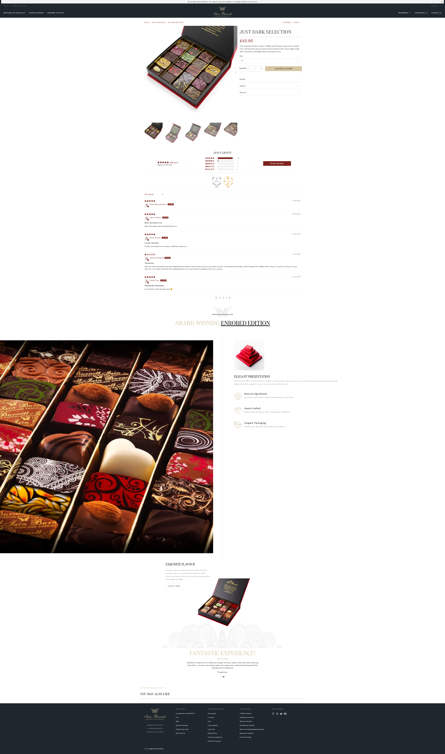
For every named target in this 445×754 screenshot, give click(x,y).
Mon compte (212, 713)
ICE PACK (253, 2)
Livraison (211, 717)
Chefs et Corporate (214, 741)
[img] (150, 201)
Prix (177, 717)
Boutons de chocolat (246, 733)
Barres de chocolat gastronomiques (252, 729)
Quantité (242, 68)
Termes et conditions (215, 737)
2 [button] (219, 298)
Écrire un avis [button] (277, 163)
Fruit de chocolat (245, 737)
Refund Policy (212, 733)
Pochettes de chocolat (247, 725)
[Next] (235, 72)
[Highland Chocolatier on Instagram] (277, 713)
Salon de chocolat (182, 725)
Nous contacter (213, 725)
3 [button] (223, 298)
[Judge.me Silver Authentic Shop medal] (216, 181)
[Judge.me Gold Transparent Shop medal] (228, 181)
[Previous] (146, 72)
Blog (177, 721)
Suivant (296, 22)
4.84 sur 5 (174, 162)
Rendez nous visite (182, 729)
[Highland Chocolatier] (222, 11)
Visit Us (6, 6)
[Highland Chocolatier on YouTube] (285, 713)
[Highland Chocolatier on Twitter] (281, 713)
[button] (15, 13)
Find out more (174, 586)
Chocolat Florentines (247, 717)
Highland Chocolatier (156, 749)
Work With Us (180, 733)
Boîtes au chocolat (246, 721)
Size (241, 56)
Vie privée (211, 729)
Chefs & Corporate (19, 6)
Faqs (209, 721)
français (434, 6)
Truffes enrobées (245, 713)
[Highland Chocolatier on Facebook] (273, 713)
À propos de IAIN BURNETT (185, 713)
